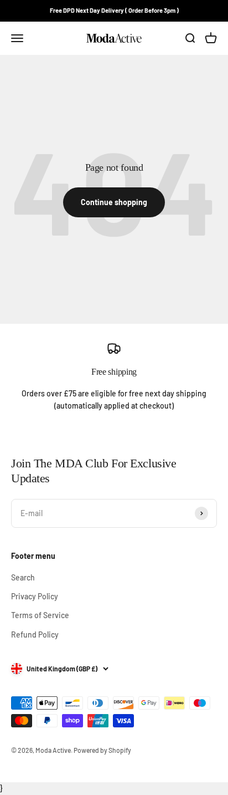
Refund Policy (35, 634)
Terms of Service (40, 615)
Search (23, 577)
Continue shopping (114, 202)
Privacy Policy (34, 596)
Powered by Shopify (102, 750)
